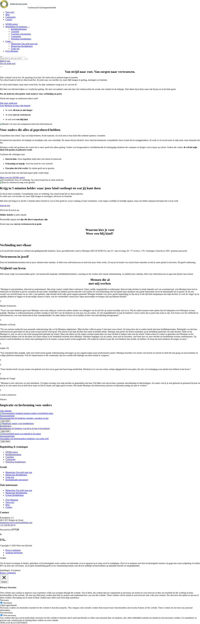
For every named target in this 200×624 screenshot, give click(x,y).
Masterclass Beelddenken (22, 46)
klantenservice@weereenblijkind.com (16, 522)
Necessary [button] (4, 600)
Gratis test (15, 48)
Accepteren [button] (15, 570)
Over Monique (11, 51)
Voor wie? (9, 12)
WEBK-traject (11, 24)
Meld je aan (5, 61)
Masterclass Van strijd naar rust (24, 44)
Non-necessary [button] (6, 612)
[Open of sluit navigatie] (1, 66)
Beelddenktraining (19, 29)
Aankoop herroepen (14, 552)
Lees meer (5, 421)
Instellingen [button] (5, 570)
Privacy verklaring (8, 573)
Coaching (15, 31)
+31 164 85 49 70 (7, 525)
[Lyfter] (15, 529)
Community (10, 17)
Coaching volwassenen (21, 34)
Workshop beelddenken (21, 39)
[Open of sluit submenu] (29, 27)
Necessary (7, 603)
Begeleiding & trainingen (16, 26)
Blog (7, 14)
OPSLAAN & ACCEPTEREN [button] (13, 623)
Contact (8, 19)
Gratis (8, 41)
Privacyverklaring (13, 550)
